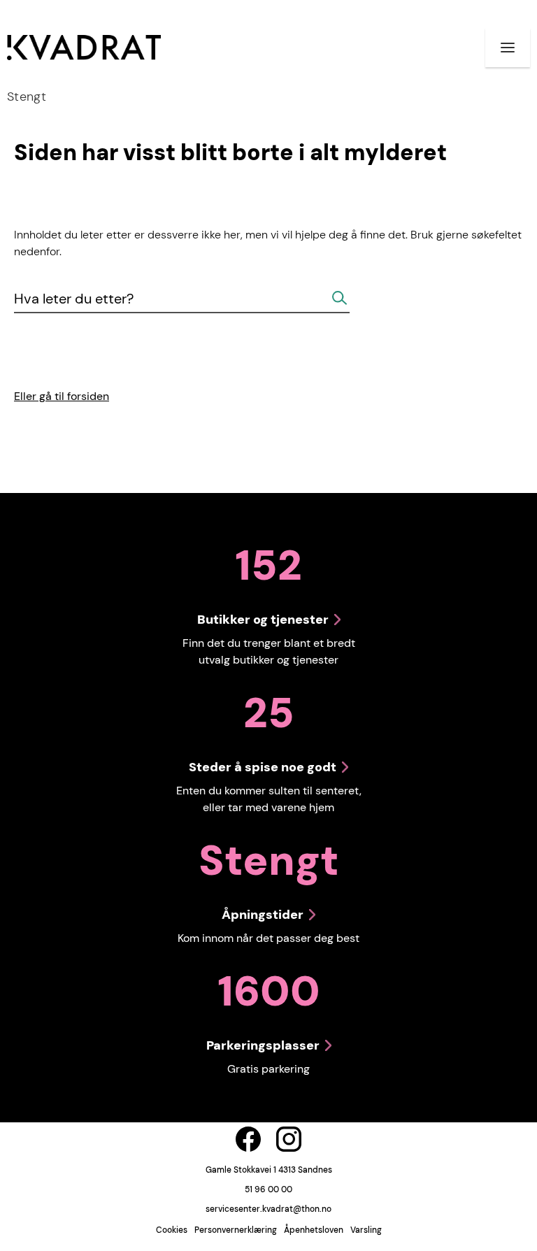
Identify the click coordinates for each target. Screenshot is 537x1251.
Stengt (26, 96)
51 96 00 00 (268, 1189)
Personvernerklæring (235, 1230)
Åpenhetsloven (313, 1230)
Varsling (366, 1230)
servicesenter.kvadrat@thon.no (268, 1209)
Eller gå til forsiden (61, 396)
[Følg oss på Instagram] (289, 1139)
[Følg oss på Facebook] (248, 1139)
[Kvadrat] (84, 47)
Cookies (171, 1230)
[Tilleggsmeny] (507, 47)
